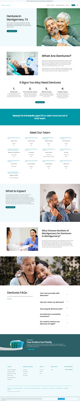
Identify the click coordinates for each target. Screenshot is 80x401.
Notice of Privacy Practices (18, 388)
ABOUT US (67, 5)
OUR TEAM (48, 5)
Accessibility (66, 388)
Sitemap (9, 389)
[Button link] (78, 5)
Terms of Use (26, 388)
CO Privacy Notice (52, 388)
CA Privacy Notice (44, 388)
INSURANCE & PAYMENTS (60, 5)
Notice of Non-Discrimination (35, 388)
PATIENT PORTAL (54, 366)
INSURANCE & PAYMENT (28, 366)
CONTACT (9, 366)
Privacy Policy (9, 388)
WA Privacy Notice (59, 388)
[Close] (79, 399)
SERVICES (52, 5)
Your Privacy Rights (61, 398)
